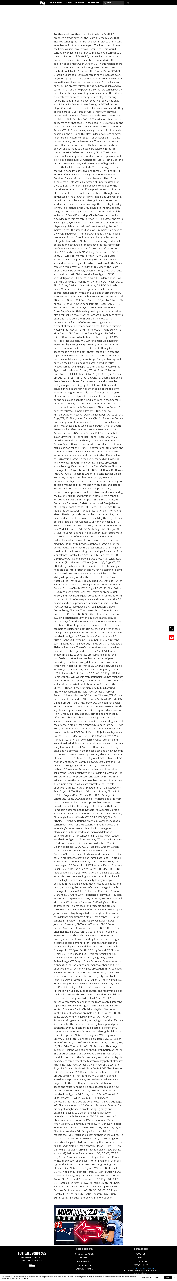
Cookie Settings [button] (146, 1277)
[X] (171, 628)
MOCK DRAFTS (84, 1265)
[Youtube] (171, 637)
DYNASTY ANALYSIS (84, 1269)
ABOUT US (140, 1254)
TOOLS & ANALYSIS (84, 1249)
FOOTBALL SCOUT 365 (32, 1253)
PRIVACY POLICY (141, 1265)
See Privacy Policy (22, 1278)
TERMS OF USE (140, 1261)
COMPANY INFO (141, 1249)
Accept (168, 1277)
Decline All (157, 1277)
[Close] (174, 1277)
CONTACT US (140, 1257)
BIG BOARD (84, 1257)
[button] (56, 3)
